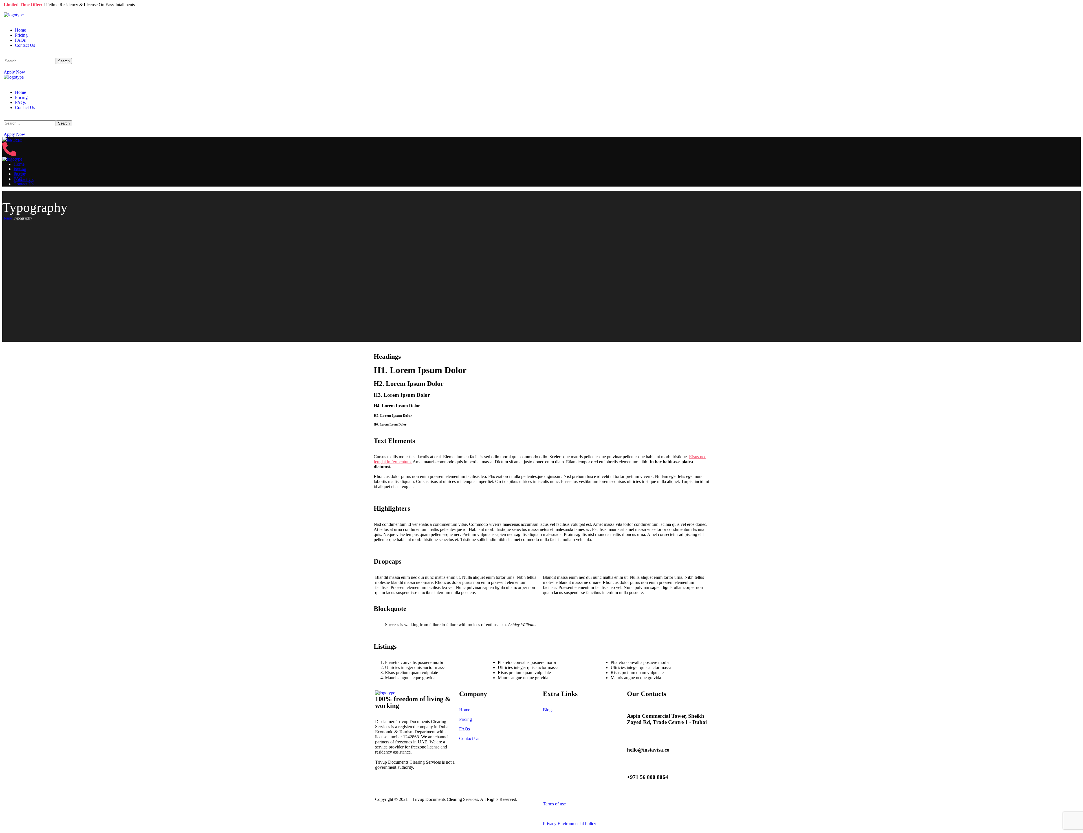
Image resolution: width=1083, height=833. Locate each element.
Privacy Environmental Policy (569, 823)
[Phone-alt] (9, 154)
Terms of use (554, 803)
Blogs (548, 709)
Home (7, 218)
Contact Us (469, 738)
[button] (541, 72)
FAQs (464, 728)
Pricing (465, 719)
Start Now (13, 9)
